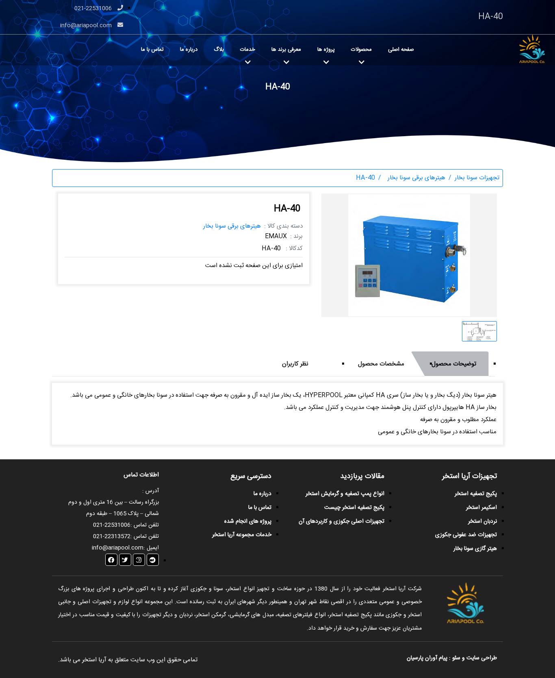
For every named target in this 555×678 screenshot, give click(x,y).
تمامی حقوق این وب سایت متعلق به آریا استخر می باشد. (127, 660)
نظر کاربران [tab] (295, 364)
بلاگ (219, 49)
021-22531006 (93, 8)
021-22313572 (111, 536)
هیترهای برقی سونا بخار (232, 226)
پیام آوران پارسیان (427, 658)
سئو (456, 658)
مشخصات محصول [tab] (381, 364)
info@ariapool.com (86, 25)
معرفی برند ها (286, 49)
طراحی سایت (481, 658)
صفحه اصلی (401, 49)
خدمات (247, 49)
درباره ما (188, 49)
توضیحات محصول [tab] (453, 364)
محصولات (361, 49)
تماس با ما (152, 49)
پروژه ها (326, 49)
